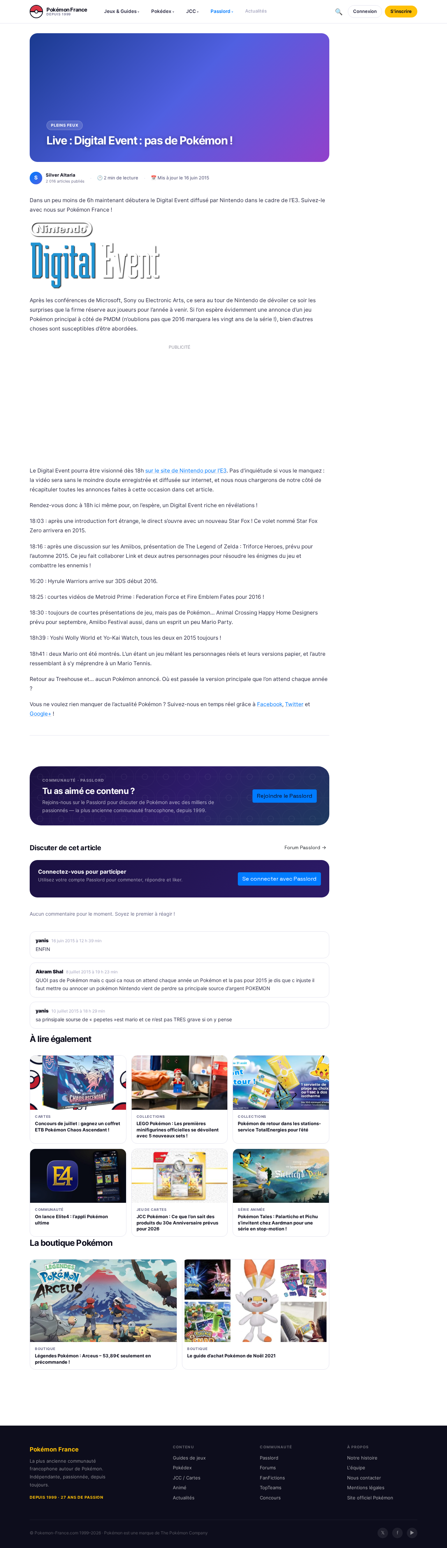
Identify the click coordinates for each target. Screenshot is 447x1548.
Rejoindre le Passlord (284, 796)
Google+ (40, 713)
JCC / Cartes (186, 1477)
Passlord (222, 11)
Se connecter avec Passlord (279, 878)
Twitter (294, 704)
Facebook (269, 704)
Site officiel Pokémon (370, 1497)
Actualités (256, 11)
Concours (270, 1497)
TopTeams (270, 1487)
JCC (192, 11)
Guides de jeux (189, 1458)
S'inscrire (401, 11)
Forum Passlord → (305, 847)
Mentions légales (365, 1487)
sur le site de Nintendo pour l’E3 (186, 470)
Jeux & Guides (121, 11)
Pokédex (162, 11)
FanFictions (272, 1477)
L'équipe (356, 1467)
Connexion (365, 11)
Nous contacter (364, 1477)
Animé (179, 1487)
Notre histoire (362, 1458)
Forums (268, 1467)
